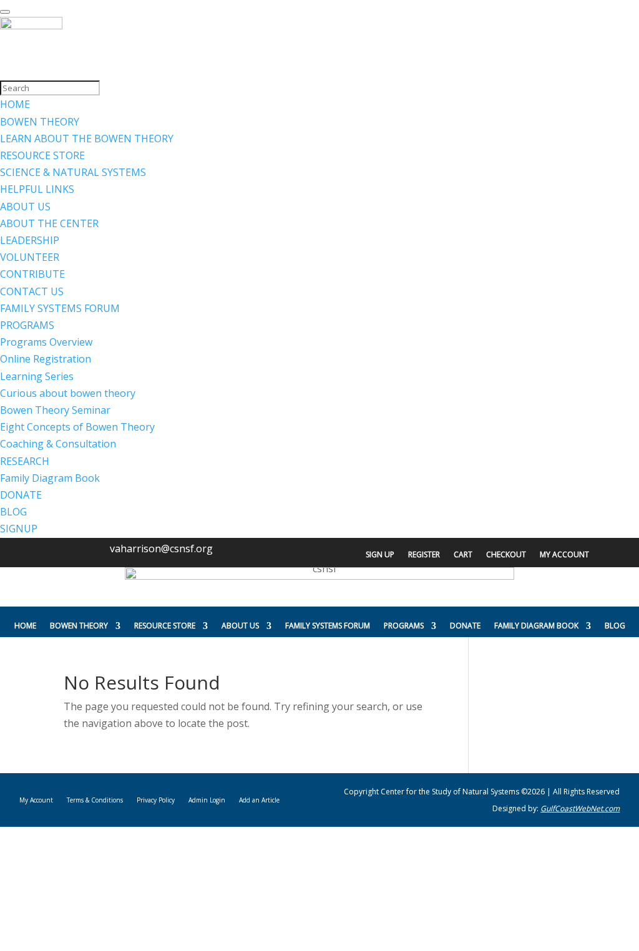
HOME (25, 625)
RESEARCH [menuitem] (24, 461)
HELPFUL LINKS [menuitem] (37, 189)
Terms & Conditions (95, 800)
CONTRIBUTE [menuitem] (32, 274)
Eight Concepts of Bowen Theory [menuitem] (77, 427)
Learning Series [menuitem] (37, 376)
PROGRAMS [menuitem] (27, 325)
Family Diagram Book (536, 625)
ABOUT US (240, 625)
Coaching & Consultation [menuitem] (58, 444)
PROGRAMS (404, 625)
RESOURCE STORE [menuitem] (42, 155)
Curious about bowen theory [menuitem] (67, 393)
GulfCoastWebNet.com (580, 808)
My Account (564, 555)
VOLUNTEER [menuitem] (29, 257)
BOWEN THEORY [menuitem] (39, 122)
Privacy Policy (156, 800)
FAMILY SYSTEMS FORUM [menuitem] (60, 308)
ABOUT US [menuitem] (25, 206)
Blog (615, 625)
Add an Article (259, 800)
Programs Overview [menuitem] (46, 342)
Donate (465, 625)
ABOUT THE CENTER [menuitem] (49, 223)
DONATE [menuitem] (21, 495)
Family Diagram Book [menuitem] (50, 478)
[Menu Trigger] (5, 12)
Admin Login (206, 800)
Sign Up (380, 555)
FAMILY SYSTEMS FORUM (327, 625)
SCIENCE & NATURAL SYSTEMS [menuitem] (73, 172)
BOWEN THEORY (79, 625)
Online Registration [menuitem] (45, 359)
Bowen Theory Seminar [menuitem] (55, 410)
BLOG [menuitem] (13, 512)
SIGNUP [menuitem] (18, 528)
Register (424, 555)
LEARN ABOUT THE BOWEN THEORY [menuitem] (86, 138)
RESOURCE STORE (164, 625)
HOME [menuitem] (15, 104)
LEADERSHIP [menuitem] (29, 240)
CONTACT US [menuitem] (32, 291)
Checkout (506, 555)
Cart (463, 555)
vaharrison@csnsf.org (161, 548)
